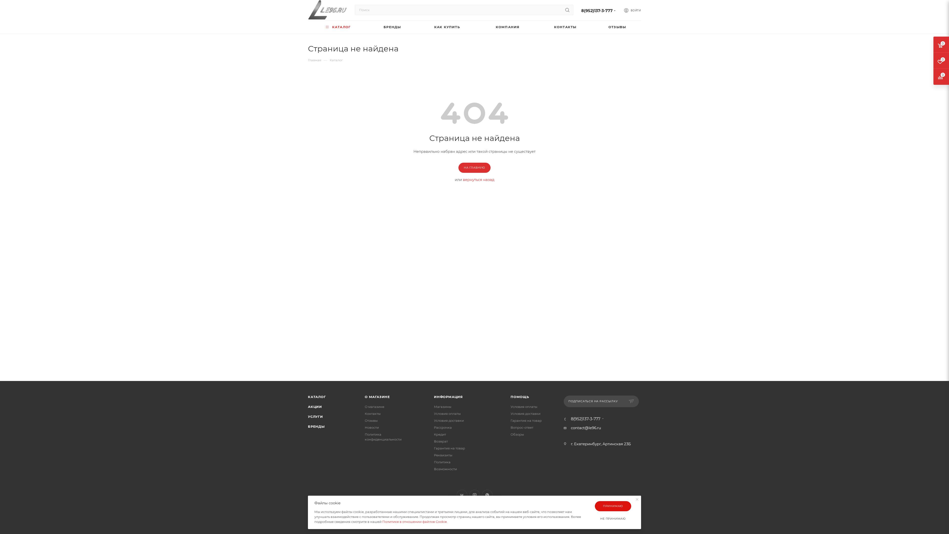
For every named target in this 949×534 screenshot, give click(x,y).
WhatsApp (487, 495)
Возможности (445, 469)
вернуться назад (479, 179)
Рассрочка (443, 427)
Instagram (474, 495)
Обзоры (517, 434)
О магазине (377, 397)
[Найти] (567, 10)
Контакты (373, 414)
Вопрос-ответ (522, 427)
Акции (315, 407)
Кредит (440, 434)
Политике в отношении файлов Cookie (414, 522)
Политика (442, 462)
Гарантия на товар (449, 448)
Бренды (316, 426)
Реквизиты (443, 455)
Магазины (442, 407)
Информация (448, 397)
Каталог (317, 397)
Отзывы (371, 421)
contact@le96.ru (586, 427)
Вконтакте (462, 495)
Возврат (441, 441)
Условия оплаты (447, 414)
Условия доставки (449, 421)
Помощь (520, 397)
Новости (372, 427)
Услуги (315, 417)
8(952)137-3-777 (597, 10)
